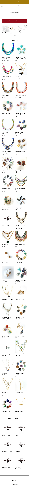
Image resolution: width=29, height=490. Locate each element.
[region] (14, 2)
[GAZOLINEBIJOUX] (14, 12)
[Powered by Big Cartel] (14, 485)
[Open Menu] (1, 6)
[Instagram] (13, 481)
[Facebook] (16, 481)
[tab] (15, 35)
